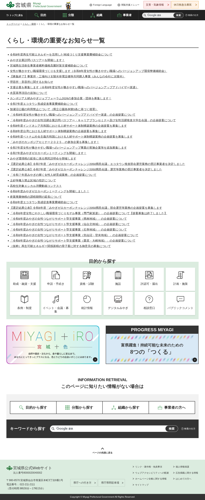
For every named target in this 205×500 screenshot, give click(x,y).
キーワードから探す (28, 428)
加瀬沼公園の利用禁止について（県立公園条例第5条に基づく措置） (54, 109)
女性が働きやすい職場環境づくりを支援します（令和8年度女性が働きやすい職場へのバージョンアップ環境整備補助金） (88, 71)
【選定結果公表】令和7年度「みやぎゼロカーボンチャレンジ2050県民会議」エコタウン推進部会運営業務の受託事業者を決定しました (97, 164)
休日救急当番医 (183, 4)
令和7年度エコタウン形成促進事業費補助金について (44, 103)
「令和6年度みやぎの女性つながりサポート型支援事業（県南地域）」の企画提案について (68, 218)
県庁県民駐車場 (110, 482)
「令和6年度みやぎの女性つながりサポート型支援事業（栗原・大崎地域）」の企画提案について (72, 240)
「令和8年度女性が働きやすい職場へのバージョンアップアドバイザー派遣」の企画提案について (72, 114)
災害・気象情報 (155, 4)
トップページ (13, 24)
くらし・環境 (29, 24)
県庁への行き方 (82, 482)
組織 (99, 14)
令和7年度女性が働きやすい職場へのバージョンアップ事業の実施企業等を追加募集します (68, 147)
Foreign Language (102, 5)
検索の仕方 (193, 15)
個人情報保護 (182, 466)
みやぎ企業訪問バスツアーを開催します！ (37, 60)
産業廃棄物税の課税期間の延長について (36, 196)
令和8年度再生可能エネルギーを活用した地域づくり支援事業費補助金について (61, 54)
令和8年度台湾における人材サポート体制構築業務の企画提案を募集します (58, 131)
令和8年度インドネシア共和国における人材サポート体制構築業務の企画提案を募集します (68, 125)
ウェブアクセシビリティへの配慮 (152, 473)
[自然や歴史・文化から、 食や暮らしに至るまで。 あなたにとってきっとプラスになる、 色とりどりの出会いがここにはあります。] (53, 355)
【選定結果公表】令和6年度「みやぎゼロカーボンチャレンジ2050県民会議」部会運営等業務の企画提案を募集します (86, 207)
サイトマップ (142, 485)
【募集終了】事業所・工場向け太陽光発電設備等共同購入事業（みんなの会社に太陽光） (67, 76)
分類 (71, 14)
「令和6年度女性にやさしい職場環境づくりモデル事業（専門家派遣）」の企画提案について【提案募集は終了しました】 (88, 213)
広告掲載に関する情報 (187, 473)
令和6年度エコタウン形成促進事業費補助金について (44, 202)
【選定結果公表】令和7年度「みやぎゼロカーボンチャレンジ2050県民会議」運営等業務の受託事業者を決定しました (86, 169)
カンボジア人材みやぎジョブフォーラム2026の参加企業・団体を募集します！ (60, 98)
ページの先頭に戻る (102, 452)
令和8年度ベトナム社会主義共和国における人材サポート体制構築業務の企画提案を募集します (71, 136)
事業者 (127, 14)
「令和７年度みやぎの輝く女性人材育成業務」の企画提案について (53, 174)
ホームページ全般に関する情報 (151, 478)
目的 (43, 14)
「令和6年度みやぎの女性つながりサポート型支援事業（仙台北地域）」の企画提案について (70, 224)
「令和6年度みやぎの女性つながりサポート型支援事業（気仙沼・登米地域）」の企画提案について (74, 235)
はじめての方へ (183, 478)
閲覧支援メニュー (130, 5)
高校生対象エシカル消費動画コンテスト (36, 186)
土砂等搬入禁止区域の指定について (33, 180)
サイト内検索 (145, 15)
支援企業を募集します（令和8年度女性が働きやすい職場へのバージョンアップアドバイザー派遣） (74, 87)
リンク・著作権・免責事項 (148, 466)
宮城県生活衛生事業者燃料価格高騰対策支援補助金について (49, 65)
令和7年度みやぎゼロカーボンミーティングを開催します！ (48, 153)
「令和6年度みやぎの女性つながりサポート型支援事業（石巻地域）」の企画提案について (68, 229)
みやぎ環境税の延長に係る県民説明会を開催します (43, 158)
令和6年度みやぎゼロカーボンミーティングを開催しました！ (49, 191)
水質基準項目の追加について (28, 93)
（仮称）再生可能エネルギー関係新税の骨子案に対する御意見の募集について (60, 246)
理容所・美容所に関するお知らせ (31, 82)
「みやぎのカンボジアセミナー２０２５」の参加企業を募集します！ (54, 142)
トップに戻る (16, 15)
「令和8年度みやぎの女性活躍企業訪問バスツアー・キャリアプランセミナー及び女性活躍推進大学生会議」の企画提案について (93, 120)
